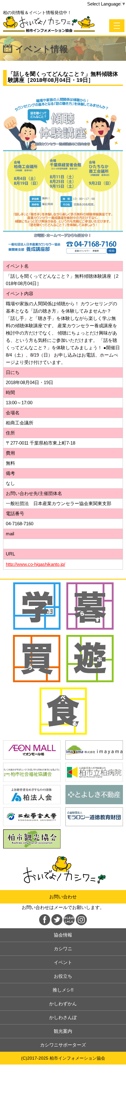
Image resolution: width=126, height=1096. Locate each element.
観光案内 (63, 1031)
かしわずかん (63, 1003)
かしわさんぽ (63, 1017)
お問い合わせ (63, 896)
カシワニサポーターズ (63, 1044)
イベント (63, 962)
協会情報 (63, 934)
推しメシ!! (63, 989)
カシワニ (63, 948)
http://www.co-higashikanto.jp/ (35, 564)
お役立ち (63, 976)
